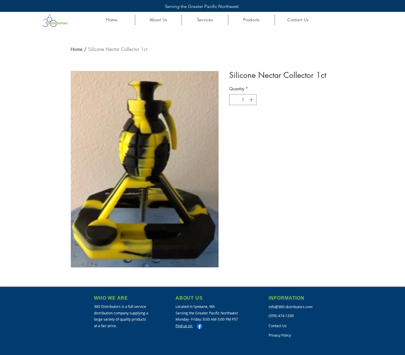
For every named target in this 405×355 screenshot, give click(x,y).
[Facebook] (199, 326)
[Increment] (252, 99)
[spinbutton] (242, 99)
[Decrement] (233, 99)
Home (76, 49)
